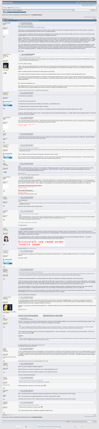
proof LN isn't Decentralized (28, 315)
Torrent (20, 10)
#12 (95, 251)
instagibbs (5, 210)
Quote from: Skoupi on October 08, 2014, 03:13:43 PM (29, 405)
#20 (95, 402)
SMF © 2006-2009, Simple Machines (54, 426)
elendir (4, 133)
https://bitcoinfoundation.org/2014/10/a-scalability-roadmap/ (31, 27)
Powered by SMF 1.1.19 (42, 426)
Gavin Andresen (7, 54)
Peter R (4, 228)
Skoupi (4, 377)
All (12, 18)
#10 (95, 211)
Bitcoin (11, 14)
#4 (95, 118)
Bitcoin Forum (5, 14)
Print (95, 18)
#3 (95, 93)
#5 (95, 134)
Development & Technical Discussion (22, 14)
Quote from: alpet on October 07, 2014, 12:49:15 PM (28, 213)
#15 (95, 318)
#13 (95, 269)
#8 (95, 177)
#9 (95, 197)
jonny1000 (5, 23)
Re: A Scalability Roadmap (28, 54)
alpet (4, 163)
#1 (95, 23)
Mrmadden (5, 390)
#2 (95, 54)
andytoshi (5, 402)
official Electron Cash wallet (53, 315)
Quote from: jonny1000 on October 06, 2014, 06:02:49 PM (29, 57)
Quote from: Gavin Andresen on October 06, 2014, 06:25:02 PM (30, 272)
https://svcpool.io (21, 174)
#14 (95, 297)
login (15, 7)
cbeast (4, 348)
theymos (5, 269)
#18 (95, 377)
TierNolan (5, 363)
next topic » (93, 17)
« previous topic (87, 17)
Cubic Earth (6, 92)
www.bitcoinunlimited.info (31, 248)
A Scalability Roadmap (36, 14)
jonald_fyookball (7, 297)
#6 (95, 145)
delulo (4, 197)
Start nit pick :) (24, 318)
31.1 (17, 10)
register (18, 7)
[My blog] (5, 72)
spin (4, 318)
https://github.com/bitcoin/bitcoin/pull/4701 (27, 222)
